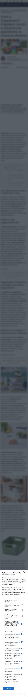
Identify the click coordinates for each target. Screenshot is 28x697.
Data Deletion (5, 694)
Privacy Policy (22, 694)
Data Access (14, 694)
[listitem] (14, 601)
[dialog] (14, 633)
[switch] (22, 604)
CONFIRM (8, 688)
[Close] (24, 572)
